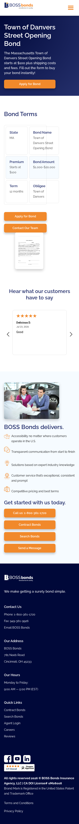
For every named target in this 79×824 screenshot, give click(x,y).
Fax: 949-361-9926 (16, 621)
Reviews (9, 736)
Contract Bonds (30, 524)
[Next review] (71, 335)
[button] (70, 7)
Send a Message (29, 548)
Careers (9, 730)
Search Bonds (30, 536)
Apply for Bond (29, 84)
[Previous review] (8, 335)
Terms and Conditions (18, 803)
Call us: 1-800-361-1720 (29, 513)
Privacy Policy (13, 811)
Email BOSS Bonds (17, 627)
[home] (18, 8)
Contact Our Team (25, 228)
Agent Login (12, 723)
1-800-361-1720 (24, 614)
